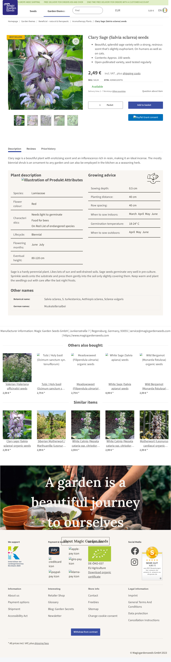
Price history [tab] (48, 149)
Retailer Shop (56, 595)
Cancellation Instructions (143, 620)
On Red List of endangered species (53, 226)
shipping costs (131, 73)
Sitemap (93, 609)
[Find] (106, 10)
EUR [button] (117, 10)
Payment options (18, 602)
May (147, 214)
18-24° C (134, 224)
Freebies (93, 602)
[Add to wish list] (75, 41)
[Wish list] (137, 10)
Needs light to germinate (47, 214)
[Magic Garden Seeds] (10, 11)
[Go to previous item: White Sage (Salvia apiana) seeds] (152, 21)
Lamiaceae (38, 193)
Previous (11, 121)
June (35, 245)
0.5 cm (133, 188)
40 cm (133, 197)
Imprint (133, 595)
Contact (93, 595)
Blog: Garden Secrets (61, 609)
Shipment (14, 609)
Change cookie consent (102, 616)
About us (13, 595)
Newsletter (54, 616)
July (41, 245)
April (141, 214)
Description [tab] (14, 149)
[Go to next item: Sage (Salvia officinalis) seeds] (159, 21)
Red (34, 204)
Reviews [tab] (31, 149)
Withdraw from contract (86, 632)
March (133, 214)
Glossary (53, 602)
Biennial (37, 235)
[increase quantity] (119, 105)
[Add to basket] (10, 33)
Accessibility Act (18, 616)
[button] (130, 10)
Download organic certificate (99, 574)
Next (80, 121)
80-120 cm (38, 258)
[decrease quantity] (92, 105)
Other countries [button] (119, 91)
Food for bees (40, 220)
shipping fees (41, 643)
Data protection (138, 613)
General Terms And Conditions (140, 604)
